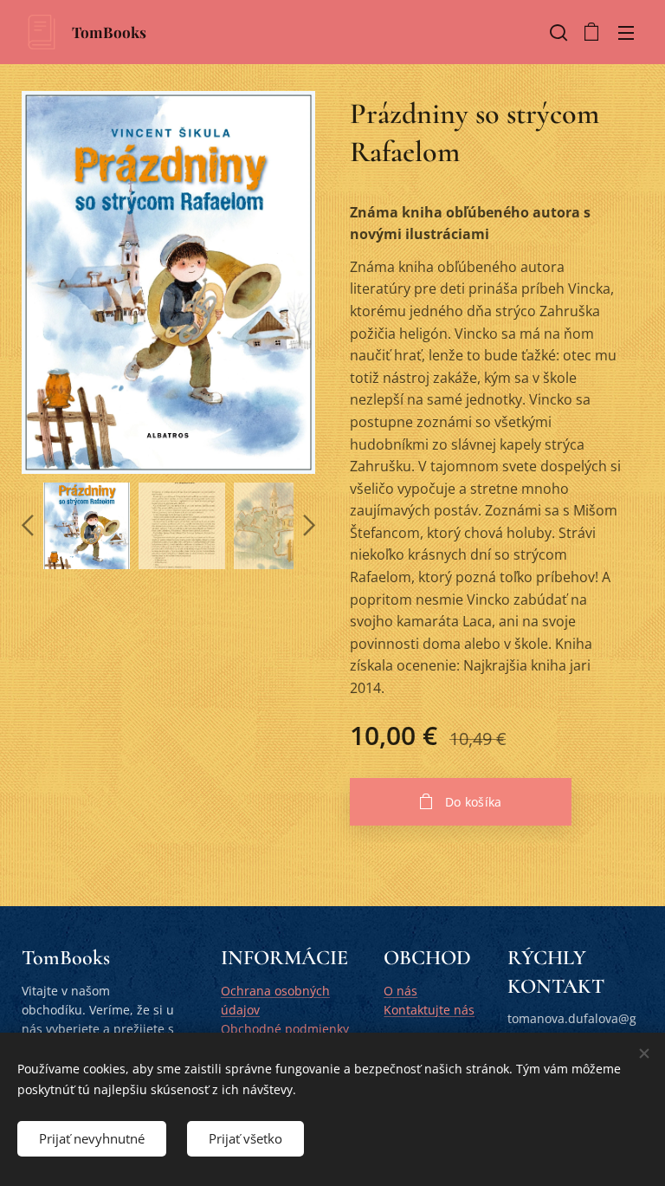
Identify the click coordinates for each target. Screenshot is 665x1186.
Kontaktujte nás (429, 1009)
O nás (400, 990)
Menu (626, 32)
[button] (556, 32)
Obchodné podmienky (285, 1029)
